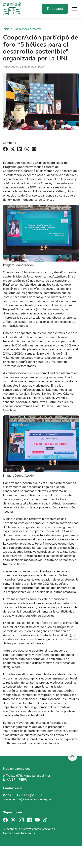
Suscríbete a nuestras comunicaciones (29, 829)
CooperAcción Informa (28, 29)
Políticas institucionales (19, 833)
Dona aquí (55, 8)
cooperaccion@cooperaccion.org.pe (27, 799)
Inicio (6, 29)
